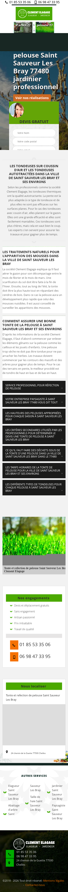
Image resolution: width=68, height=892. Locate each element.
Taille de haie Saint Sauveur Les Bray (36, 803)
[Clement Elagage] (34, 13)
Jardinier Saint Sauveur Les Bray (57, 792)
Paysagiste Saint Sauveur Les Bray (58, 812)
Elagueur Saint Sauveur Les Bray (13, 792)
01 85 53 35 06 (19, 2)
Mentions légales (53, 880)
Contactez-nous (35, 885)
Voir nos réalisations (32, 98)
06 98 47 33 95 (48, 2)
